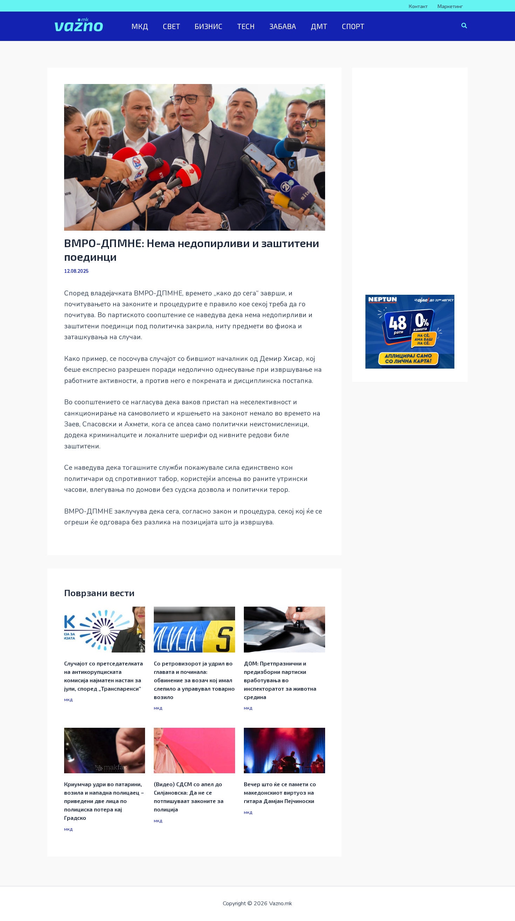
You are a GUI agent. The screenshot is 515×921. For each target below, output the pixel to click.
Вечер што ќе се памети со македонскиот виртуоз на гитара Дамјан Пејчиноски (280, 792)
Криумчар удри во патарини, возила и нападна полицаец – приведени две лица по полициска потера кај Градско (104, 801)
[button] (464, 26)
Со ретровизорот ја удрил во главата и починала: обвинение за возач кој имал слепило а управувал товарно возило (194, 680)
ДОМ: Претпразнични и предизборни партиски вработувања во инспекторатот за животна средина (280, 680)
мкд (68, 699)
